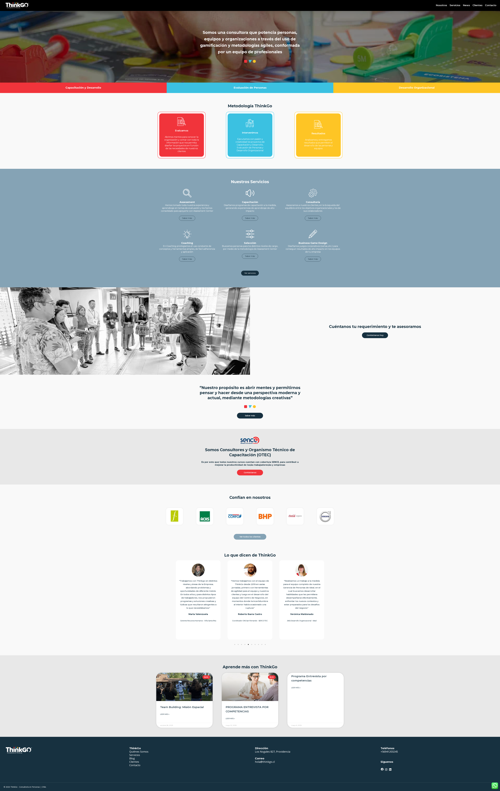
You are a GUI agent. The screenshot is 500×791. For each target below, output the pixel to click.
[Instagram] (386, 770)
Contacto (134, 765)
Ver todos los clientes (250, 537)
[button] (234, 644)
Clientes (134, 762)
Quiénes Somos (138, 751)
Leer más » (164, 714)
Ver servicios (250, 273)
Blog (132, 758)
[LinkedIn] (390, 770)
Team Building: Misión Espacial (182, 707)
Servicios (134, 755)
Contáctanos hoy (375, 335)
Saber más (187, 218)
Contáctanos (250, 472)
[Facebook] (382, 770)
